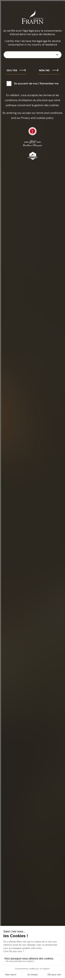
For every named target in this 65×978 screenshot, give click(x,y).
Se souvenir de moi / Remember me (36, 83)
